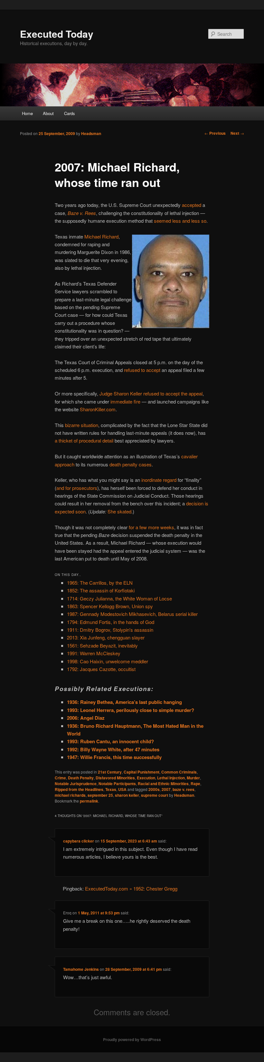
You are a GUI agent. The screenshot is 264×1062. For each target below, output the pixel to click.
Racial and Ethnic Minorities (163, 783)
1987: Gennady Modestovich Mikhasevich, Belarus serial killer (132, 613)
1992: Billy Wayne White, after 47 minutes (113, 749)
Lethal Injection (171, 778)
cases (145, 464)
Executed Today (56, 34)
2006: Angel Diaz (86, 717)
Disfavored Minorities (115, 778)
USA (122, 789)
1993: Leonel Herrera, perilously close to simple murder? (130, 710)
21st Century (110, 772)
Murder (193, 778)
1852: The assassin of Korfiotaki (101, 590)
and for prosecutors (76, 487)
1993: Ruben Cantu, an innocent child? (110, 741)
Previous (215, 133)
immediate (121, 401)
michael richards (70, 795)
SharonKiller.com (98, 409)
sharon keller (127, 795)
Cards (69, 113)
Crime (60, 778)
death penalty (123, 464)
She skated (119, 511)
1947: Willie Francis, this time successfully (114, 757)
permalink (89, 801)
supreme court (154, 795)
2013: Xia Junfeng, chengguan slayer (106, 637)
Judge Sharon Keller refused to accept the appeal (151, 393)
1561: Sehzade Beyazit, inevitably (102, 645)
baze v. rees (183, 789)
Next (237, 133)
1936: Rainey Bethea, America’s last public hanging (124, 702)
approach (64, 464)
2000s (154, 789)
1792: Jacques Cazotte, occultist (101, 669)
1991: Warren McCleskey (93, 653)
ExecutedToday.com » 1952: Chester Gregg (131, 888)
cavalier (189, 456)
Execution (146, 778)
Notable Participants (117, 783)
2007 (166, 789)
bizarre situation (81, 425)
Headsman (91, 133)
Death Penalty (81, 778)
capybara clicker (78, 841)
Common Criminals (179, 772)
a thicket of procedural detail (84, 440)
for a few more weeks (151, 527)
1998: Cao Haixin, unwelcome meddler (107, 661)
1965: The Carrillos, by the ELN (100, 582)
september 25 (100, 795)
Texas (110, 789)
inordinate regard (158, 479)
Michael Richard (101, 236)
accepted (191, 204)
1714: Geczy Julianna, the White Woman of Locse (119, 598)
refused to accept (142, 369)
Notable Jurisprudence (76, 783)
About (48, 113)
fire (137, 401)
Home (27, 113)
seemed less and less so (180, 220)
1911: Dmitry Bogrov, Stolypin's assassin (110, 629)
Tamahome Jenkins (81, 969)
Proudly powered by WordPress (132, 1039)
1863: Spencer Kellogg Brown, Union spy (110, 606)
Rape (195, 783)
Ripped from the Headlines (79, 789)
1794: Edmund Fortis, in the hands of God (110, 622)
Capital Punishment (141, 772)
